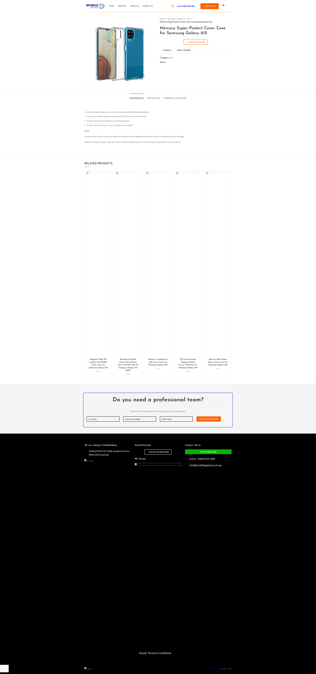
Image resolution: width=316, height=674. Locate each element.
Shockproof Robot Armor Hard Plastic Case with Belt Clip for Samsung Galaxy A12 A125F (128, 364)
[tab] (137, 97)
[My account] (229, 6)
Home (162, 19)
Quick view (108, 181)
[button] (208, 451)
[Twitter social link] (170, 62)
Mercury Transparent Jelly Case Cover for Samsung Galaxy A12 (158, 362)
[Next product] (230, 20)
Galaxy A (181, 19)
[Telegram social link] (179, 62)
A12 (189, 19)
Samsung (171, 19)
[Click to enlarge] (89, 84)
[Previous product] (225, 20)
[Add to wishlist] (108, 175)
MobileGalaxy (213, 669)
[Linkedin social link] (176, 62)
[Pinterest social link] (173, 62)
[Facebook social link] (167, 62)
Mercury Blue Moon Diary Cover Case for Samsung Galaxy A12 (218, 362)
